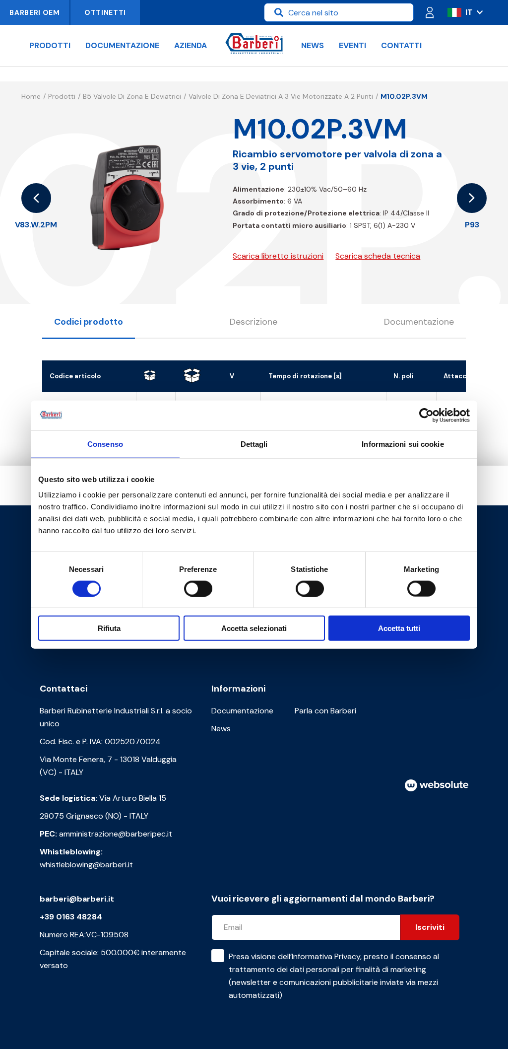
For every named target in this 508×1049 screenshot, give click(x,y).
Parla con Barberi (325, 710)
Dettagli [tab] (254, 443)
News (312, 45)
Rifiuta (109, 628)
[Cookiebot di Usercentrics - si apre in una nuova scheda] (426, 415)
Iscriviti (429, 927)
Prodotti (49, 45)
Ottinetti (105, 12)
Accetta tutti (399, 628)
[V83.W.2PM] (36, 198)
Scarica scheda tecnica (377, 256)
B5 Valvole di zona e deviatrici (132, 96)
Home (31, 96)
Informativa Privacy (326, 956)
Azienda (190, 45)
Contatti (401, 45)
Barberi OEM (34, 12)
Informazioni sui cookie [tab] (403, 443)
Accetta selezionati (254, 628)
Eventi (352, 45)
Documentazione (122, 45)
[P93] (472, 198)
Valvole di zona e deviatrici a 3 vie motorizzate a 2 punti (281, 96)
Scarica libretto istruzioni (278, 256)
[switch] (198, 588)
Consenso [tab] (105, 443)
